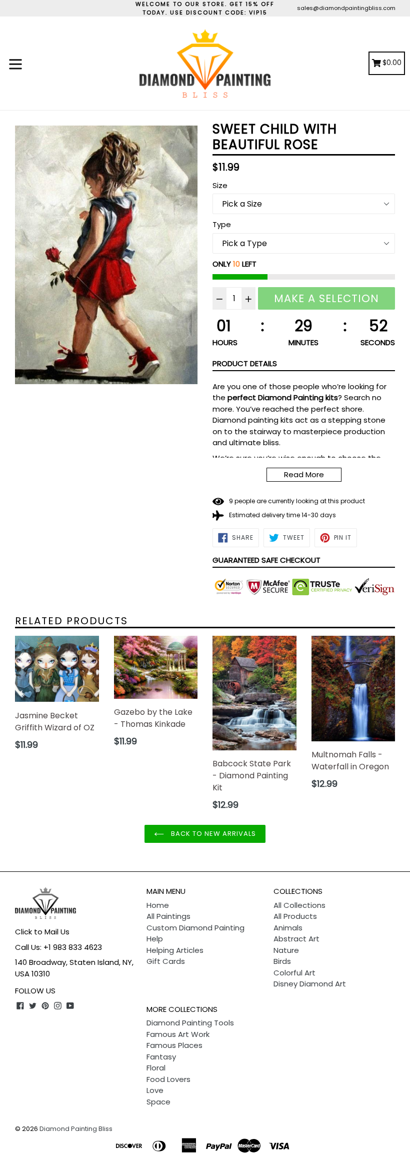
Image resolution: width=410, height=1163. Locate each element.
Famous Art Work (178, 1034)
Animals (288, 927)
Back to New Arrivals (212, 833)
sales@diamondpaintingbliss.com (346, 8)
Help (154, 938)
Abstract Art (297, 938)
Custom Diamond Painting (195, 927)
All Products (295, 916)
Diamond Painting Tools (190, 1022)
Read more (304, 474)
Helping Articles (175, 950)
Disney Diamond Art (310, 983)
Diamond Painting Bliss (76, 1128)
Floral (156, 1067)
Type (221, 224)
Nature (286, 950)
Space (158, 1101)
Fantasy (161, 1056)
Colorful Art (295, 972)
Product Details (244, 363)
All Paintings (168, 916)
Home (157, 905)
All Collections (300, 905)
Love (155, 1090)
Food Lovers (168, 1079)
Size (220, 185)
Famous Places (174, 1045)
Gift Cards (165, 961)
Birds (282, 961)
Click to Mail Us (42, 931)
